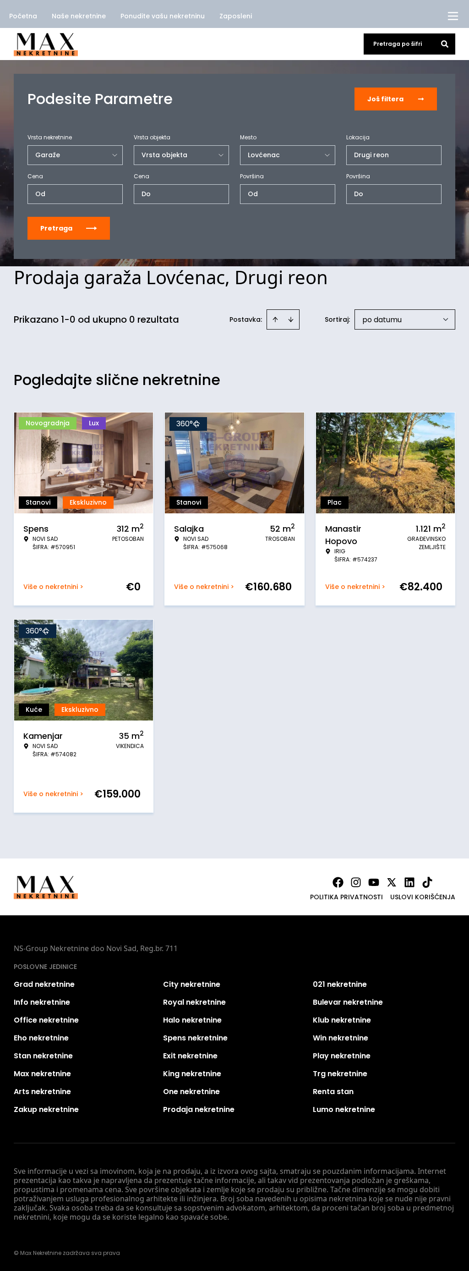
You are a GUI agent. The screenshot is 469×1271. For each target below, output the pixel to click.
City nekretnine (191, 984)
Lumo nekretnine (344, 1109)
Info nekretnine (42, 1002)
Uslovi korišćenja (422, 897)
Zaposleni (235, 16)
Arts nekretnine (42, 1091)
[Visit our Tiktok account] (427, 882)
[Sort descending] (291, 319)
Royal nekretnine (194, 1002)
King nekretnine (192, 1073)
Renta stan (333, 1091)
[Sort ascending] (275, 319)
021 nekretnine (340, 984)
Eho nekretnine (41, 1038)
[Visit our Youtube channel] (373, 882)
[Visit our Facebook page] (338, 882)
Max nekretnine (42, 1073)
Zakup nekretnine (46, 1109)
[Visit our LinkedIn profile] (409, 882)
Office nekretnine (46, 1020)
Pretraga (56, 228)
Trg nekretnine (340, 1073)
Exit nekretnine (190, 1056)
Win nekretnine (340, 1038)
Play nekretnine (342, 1056)
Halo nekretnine (192, 1020)
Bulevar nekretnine (348, 1002)
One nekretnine (191, 1091)
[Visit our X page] (391, 882)
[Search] (444, 44)
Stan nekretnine (43, 1056)
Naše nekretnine (79, 16)
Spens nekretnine (195, 1038)
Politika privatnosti (346, 897)
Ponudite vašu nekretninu (162, 16)
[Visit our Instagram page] (355, 882)
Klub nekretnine (342, 1020)
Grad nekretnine (44, 984)
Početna (23, 16)
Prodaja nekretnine (198, 1109)
